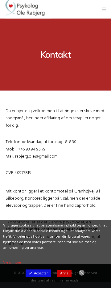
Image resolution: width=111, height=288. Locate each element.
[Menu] (102, 9)
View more (12, 262)
